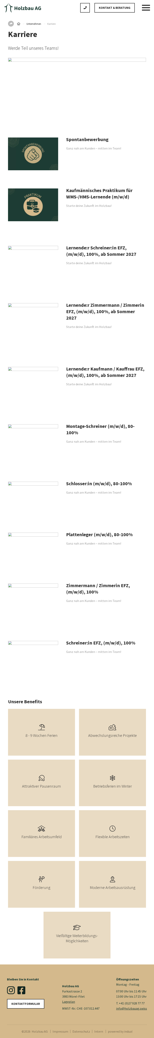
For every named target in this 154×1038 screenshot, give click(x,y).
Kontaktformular (25, 1004)
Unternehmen (33, 24)
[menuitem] (61, 1031)
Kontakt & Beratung (114, 8)
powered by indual (120, 1031)
